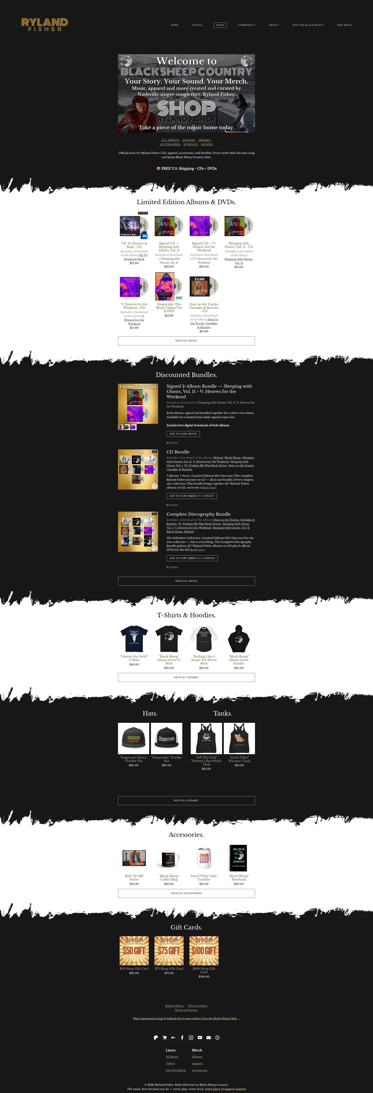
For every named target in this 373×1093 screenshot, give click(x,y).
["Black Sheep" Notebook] (238, 858)
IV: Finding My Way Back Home (205, 465)
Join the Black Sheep (307, 25)
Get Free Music (176, 1070)
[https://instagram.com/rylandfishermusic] (191, 1037)
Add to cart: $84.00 (192, 496)
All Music (172, 1056)
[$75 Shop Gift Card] (169, 950)
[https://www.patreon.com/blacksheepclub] (155, 1037)
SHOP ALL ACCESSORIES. (186, 893)
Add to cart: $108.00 (192, 558)
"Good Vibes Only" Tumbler (204, 877)
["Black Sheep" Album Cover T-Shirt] (169, 638)
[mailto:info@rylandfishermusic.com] (208, 1037)
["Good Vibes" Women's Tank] (239, 738)
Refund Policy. (175, 1006)
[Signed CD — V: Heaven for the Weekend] (204, 225)
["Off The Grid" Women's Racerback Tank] (206, 738)
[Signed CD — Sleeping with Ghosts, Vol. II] (169, 225)
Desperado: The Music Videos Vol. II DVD (169, 308)
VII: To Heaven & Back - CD (134, 245)
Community (246, 25)
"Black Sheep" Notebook (239, 877)
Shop (219, 25)
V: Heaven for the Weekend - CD (134, 306)
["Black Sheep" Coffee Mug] (169, 858)
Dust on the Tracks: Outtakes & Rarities (204, 323)
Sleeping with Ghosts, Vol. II (230, 527)
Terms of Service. (186, 1010)
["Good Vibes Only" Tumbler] (204, 858)
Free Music (344, 25)
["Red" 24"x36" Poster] (134, 858)
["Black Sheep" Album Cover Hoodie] (238, 638)
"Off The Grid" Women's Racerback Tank (206, 761)
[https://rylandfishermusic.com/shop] (164, 1037)
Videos (170, 1063)
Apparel (197, 1063)
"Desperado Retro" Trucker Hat (133, 759)
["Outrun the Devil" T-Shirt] (134, 638)
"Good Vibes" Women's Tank (239, 759)
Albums (197, 1056)
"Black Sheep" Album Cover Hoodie (239, 660)
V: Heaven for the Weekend (134, 320)
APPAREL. (205, 140)
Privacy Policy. (198, 1006)
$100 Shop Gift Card (204, 970)
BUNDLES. (191, 144)
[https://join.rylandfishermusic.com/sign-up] (217, 1037)
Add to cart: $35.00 (183, 434)
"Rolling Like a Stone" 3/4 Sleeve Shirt (204, 660)
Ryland (218, 457)
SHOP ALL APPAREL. (186, 677)
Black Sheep (233, 457)
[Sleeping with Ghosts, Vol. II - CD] (238, 225)
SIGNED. (207, 144)
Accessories (199, 1070)
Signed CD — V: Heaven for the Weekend (204, 247)
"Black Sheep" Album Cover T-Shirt (169, 660)
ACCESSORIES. (170, 144)
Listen (196, 25)
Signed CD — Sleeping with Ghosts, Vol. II (169, 247)
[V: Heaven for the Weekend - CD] (134, 286)
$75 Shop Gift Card (169, 968)
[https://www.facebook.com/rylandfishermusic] (182, 1037)
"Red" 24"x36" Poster (134, 877)
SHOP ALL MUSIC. (186, 340)
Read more (209, 487)
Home (174, 25)
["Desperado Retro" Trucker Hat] (133, 738)
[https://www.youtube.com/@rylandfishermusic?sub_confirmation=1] (199, 1037)
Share (174, 443)
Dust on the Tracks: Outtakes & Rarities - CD (203, 308)
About (273, 25)
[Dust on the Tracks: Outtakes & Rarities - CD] (204, 286)
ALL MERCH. (170, 140)
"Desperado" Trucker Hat (166, 759)
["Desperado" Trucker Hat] (166, 738)
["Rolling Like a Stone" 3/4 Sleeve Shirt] (204, 638)
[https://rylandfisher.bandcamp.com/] (173, 1037)
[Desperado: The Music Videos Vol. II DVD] (169, 286)
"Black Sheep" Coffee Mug (169, 877)
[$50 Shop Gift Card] (134, 950)
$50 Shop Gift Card (134, 968)
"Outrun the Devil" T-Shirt (134, 658)
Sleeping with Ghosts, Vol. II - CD (239, 245)
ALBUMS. (189, 140)
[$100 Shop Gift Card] (204, 950)
